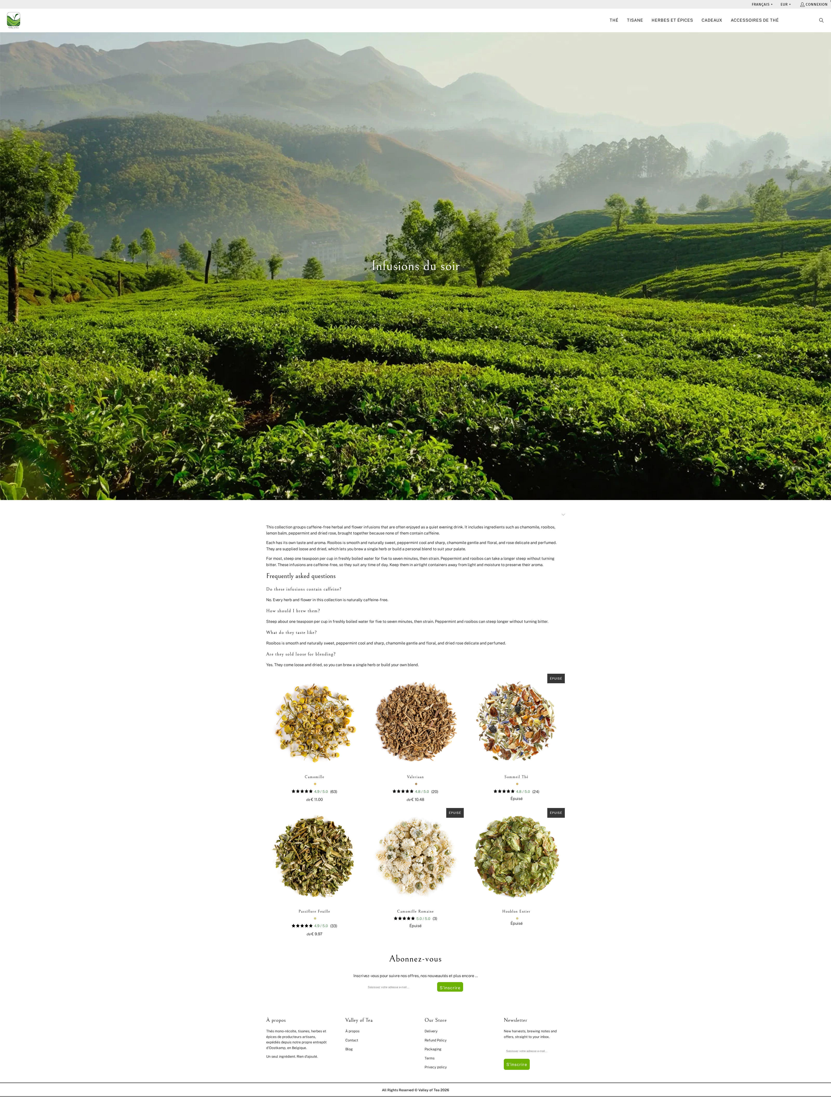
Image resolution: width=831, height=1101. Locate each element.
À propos (352, 1031)
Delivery (431, 1031)
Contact (351, 1040)
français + (762, 4)
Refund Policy (436, 1040)
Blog (349, 1049)
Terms (430, 1058)
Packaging (433, 1049)
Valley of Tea (429, 1090)
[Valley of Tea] (13, 20)
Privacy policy (436, 1067)
